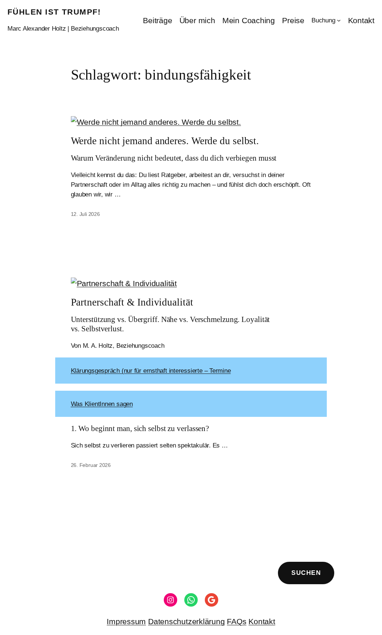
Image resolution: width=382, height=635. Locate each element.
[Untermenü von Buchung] (339, 20)
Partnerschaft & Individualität (132, 302)
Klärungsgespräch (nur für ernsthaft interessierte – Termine (151, 370)
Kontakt (261, 621)
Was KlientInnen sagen (102, 404)
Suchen (306, 572)
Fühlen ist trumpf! (54, 11)
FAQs (236, 621)
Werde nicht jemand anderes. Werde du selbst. (165, 140)
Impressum (126, 621)
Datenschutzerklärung (186, 621)
